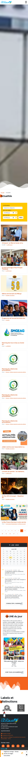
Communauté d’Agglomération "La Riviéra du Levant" (16, 523)
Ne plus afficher (7, 755)
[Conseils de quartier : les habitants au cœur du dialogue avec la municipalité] (14, 461)
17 (13, 533)
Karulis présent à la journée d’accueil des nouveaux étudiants (14, 588)
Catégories (6, 205)
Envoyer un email (6, 733)
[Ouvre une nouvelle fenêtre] (3, 746)
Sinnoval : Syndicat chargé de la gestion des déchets (16, 372)
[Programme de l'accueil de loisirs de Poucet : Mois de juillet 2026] (14, 308)
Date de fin (6, 215)
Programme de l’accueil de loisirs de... (14, 318)
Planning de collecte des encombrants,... (9, 369)
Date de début (7, 210)
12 (10, 533)
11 (6, 533)
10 (2, 533)
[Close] (26, 752)
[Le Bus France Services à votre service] (14, 512)
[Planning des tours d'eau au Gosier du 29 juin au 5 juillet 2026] (14, 333)
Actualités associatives (10, 295)
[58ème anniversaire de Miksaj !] (14, 283)
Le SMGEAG (8, 346)
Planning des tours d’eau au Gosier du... (13, 343)
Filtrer (21, 217)
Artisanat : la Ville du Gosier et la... (12, 243)
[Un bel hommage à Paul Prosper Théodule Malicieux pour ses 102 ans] (14, 257)
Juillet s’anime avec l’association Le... (13, 447)
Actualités (8, 320)
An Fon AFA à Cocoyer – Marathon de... (13, 497)
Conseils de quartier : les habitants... (13, 471)
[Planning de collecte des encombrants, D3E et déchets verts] (14, 359)
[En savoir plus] (26, 755)
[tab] (5, 653)
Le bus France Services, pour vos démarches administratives (13, 596)
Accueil (2, 192)
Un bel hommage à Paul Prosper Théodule (12, 268)
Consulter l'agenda (13, 603)
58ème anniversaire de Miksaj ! (12, 294)
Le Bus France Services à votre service (14, 522)
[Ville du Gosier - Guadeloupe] (10, 720)
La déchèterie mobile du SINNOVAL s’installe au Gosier (14, 572)
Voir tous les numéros (13, 672)
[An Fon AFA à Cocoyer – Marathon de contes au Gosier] (14, 486)
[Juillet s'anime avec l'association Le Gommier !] (14, 437)
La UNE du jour (9, 244)
